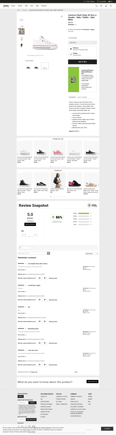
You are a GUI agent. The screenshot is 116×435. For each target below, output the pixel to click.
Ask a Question (92, 381)
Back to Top (34, 372)
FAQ (41, 399)
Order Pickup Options (46, 409)
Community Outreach (76, 396)
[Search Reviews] (48, 253)
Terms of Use (29, 409)
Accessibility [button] (103, 1)
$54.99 (35, 192)
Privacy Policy (74, 401)
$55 (51, 192)
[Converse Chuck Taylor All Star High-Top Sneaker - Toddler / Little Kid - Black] (25, 180)
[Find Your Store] (101, 6)
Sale (37, 6)
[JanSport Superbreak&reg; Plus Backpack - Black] (58, 180)
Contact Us (44, 396)
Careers (72, 399)
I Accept (107, 429)
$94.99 (68, 192)
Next (21, 47)
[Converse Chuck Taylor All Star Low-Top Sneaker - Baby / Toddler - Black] (41, 148)
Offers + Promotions (61, 404)
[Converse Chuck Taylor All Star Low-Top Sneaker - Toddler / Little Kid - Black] (91, 148)
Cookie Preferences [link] (75, 416)
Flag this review (53, 278)
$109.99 (86, 194)
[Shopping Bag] (111, 6)
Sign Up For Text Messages (25, 400)
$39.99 (19, 162)
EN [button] (111, 1)
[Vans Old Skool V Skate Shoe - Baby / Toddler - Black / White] (41, 180)
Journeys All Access (62, 396)
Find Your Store (22, 417)
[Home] (6, 6)
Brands (90, 396)
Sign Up (21, 396)
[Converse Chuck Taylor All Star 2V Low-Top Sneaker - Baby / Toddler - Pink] (58, 148)
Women (90, 399)
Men (89, 401)
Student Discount (61, 399)
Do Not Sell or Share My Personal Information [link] (76, 412)
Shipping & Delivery (46, 406)
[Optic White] (45, 66)
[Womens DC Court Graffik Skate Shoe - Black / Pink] (74, 180)
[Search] (96, 6)
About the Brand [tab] (82, 97)
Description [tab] (72, 97)
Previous (21, 15)
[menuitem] (13, 6)
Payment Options (45, 412)
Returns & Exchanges (46, 404)
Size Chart (74, 38)
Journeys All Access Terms (78, 409)
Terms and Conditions (76, 404)
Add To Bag (82, 62)
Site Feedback (44, 414)
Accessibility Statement (77, 406)
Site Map (43, 417)
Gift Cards (59, 401)
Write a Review (30, 224)
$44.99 (35, 162)
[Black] (29, 66)
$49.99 (68, 162)
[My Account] (106, 6)
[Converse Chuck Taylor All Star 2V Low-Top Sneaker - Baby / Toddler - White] (25, 148)
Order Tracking (90, 1)
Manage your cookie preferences (42, 428)
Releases (44, 6)
